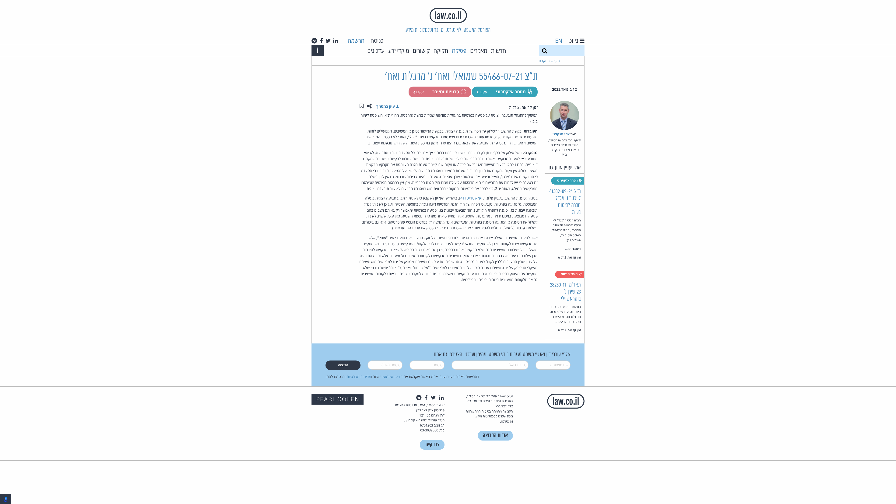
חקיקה (441, 50)
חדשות (498, 50)
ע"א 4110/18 (470, 198)
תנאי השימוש (392, 376)
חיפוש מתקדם (549, 60)
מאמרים (478, 50)
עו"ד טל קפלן (561, 134)
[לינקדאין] (335, 40)
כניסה (377, 40)
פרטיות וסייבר (445, 91)
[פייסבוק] (321, 40)
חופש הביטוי (569, 274)
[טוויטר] (328, 40)
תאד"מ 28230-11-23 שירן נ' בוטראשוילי (565, 292)
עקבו (483, 91)
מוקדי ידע (398, 50)
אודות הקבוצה (495, 435)
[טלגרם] (314, 40)
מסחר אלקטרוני (511, 91)
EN (558, 40)
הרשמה (356, 40)
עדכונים (376, 50)
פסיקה (459, 50)
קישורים (421, 50)
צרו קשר (432, 444)
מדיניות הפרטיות (358, 376)
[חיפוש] (544, 50)
